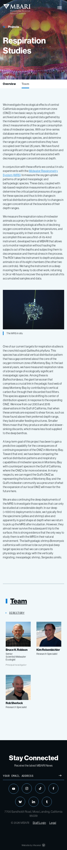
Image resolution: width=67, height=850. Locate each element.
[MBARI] (17, 9)
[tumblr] (47, 802)
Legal (52, 822)
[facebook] (53, 788)
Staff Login (39, 822)
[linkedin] (34, 802)
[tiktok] (40, 788)
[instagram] (27, 788)
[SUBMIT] (60, 776)
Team (25, 84)
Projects (13, 27)
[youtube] (14, 789)
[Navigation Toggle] (59, 7)
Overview (9, 84)
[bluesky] (20, 802)
